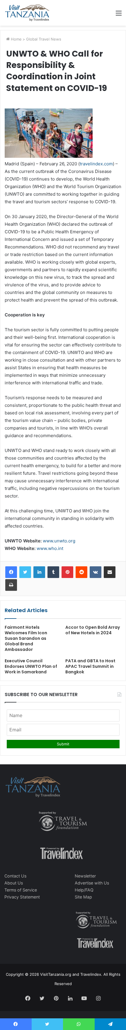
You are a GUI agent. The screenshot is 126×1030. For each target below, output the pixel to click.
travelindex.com (96, 164)
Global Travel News (43, 39)
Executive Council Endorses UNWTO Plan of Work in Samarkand (31, 666)
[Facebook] (11, 572)
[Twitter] (25, 572)
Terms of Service (20, 889)
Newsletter (85, 875)
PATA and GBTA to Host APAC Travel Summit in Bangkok (90, 666)
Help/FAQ (84, 889)
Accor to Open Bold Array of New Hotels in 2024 (92, 630)
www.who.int (50, 548)
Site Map (83, 896)
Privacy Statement (22, 896)
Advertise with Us (92, 882)
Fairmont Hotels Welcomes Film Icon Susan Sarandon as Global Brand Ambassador (26, 638)
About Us (13, 882)
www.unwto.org (59, 541)
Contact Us (15, 875)
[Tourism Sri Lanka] (27, 13)
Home (16, 39)
